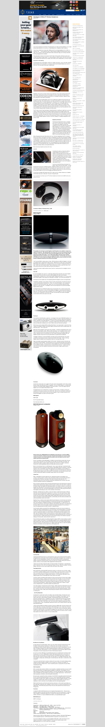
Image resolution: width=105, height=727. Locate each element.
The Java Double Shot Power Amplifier (78, 35)
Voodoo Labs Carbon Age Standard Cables (78, 32)
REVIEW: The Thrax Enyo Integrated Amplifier (77, 159)
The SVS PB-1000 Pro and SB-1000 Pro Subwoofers (79, 73)
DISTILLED (68, 14)
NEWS (40, 14)
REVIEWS (44, 14)
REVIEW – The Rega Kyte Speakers (77, 99)
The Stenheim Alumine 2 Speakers (77, 110)
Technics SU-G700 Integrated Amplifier (78, 138)
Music (23, 724)
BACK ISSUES (78, 14)
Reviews (26, 724)
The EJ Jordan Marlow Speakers (77, 75)
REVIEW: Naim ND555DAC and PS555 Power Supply (78, 104)
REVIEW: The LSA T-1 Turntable (78, 116)
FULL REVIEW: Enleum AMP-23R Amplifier (78, 46)
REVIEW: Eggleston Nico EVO (78, 105)
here (70, 277)
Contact (54, 724)
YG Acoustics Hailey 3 (77, 44)
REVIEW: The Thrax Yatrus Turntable (78, 92)
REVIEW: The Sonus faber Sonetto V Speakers (77, 157)
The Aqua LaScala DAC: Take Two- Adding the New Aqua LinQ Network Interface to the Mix (78, 135)
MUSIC (53, 14)
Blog (34, 724)
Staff (40, 724)
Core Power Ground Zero (78, 132)
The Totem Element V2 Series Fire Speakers (78, 42)
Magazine (36, 724)
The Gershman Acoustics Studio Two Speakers (78, 130)
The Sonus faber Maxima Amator (77, 123)
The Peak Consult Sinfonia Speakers (78, 53)
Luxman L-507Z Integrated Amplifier (78, 59)
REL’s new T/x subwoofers (78, 140)
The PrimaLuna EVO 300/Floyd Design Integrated (78, 70)
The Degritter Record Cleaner (77, 62)
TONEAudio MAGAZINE (27, 12)
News (31, 724)
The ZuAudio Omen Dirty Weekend (77, 108)
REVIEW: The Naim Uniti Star (78, 94)
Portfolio (46, 724)
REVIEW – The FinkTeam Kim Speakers (78, 96)
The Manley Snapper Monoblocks (77, 86)
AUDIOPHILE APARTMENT (60, 14)
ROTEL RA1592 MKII (76, 148)
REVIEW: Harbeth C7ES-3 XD (78, 117)
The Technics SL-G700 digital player (78, 144)
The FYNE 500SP (76, 65)
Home (21, 724)
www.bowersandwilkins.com (38, 210)
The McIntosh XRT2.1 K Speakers (77, 125)
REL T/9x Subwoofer (77, 77)
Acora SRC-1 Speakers (77, 63)
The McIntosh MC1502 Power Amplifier (78, 128)
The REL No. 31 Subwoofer (78, 57)
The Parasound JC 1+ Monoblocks (77, 79)
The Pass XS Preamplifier (78, 25)
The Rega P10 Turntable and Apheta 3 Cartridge (78, 88)
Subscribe (50, 724)
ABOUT (83, 14)
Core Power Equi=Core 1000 (78, 120)
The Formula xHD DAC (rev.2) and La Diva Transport (78, 37)
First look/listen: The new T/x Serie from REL (79, 150)
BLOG (49, 14)
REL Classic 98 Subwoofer (78, 49)
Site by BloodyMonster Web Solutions (41, 725)
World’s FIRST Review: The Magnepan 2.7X (78, 30)
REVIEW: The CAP (76, 114)
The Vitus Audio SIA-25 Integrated (77, 82)
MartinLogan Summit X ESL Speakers (78, 28)
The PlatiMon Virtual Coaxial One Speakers (78, 40)
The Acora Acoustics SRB (78, 141)
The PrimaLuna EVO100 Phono (78, 55)
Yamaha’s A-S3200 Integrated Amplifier (78, 153)
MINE (73, 14)
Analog (42, 724)
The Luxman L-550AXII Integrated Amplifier (77, 146)
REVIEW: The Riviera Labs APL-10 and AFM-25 (79, 162)
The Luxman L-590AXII (77, 83)
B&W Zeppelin (37, 213)
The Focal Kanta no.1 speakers (79, 119)
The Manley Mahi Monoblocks (78, 90)
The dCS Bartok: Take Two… (78, 154)
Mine (29, 724)
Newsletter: (70, 724)
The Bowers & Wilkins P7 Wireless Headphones (45, 17)
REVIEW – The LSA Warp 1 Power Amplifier (79, 101)
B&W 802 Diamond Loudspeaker (41, 404)
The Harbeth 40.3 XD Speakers (78, 68)
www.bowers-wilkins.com (37, 701)
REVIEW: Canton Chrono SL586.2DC (77, 112)
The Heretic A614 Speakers (78, 66)
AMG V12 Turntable (76, 48)
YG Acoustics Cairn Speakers (78, 51)
